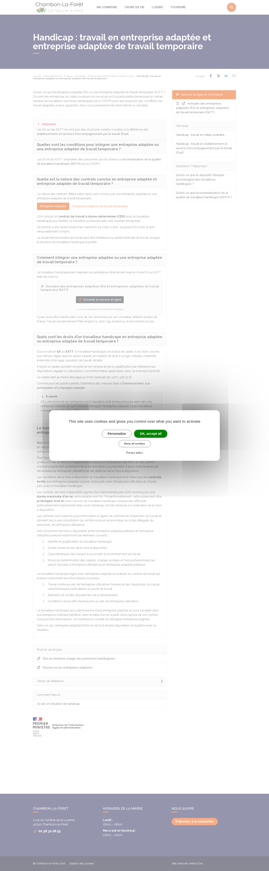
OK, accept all (151, 434)
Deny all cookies (134, 443)
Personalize (117, 434)
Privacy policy (134, 452)
